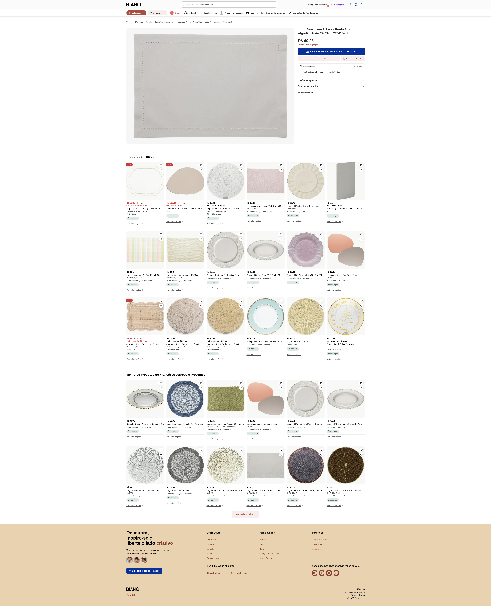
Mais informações (133, 223)
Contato (210, 549)
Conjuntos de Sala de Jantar (305, 13)
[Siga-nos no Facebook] (321, 573)
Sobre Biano (213, 533)
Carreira (210, 544)
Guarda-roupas (210, 13)
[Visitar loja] (210, 86)
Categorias (136, 13)
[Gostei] (161, 165)
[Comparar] (161, 170)
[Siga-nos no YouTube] (329, 573)
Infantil (192, 13)
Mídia (209, 554)
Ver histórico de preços (308, 45)
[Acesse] (362, 4)
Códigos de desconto (318, 5)
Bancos (254, 13)
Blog (261, 549)
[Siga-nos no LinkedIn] (336, 573)
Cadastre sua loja (320, 540)
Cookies (361, 589)
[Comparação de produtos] (349, 4)
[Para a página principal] (139, 4)
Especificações (305, 92)
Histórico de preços (307, 80)
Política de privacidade (354, 592)
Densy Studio (265, 558)
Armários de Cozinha (234, 13)
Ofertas (178, 13)
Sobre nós (211, 540)
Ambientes (158, 13)
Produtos (213, 573)
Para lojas (317, 533)
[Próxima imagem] (242, 180)
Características (213, 558)
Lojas (261, 544)
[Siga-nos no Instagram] (314, 573)
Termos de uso (358, 595)
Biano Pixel (317, 544)
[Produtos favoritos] (356, 4)
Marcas (262, 540)
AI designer (339, 4)
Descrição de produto (308, 86)
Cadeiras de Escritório (275, 13)
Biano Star (317, 549)
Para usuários (267, 533)
